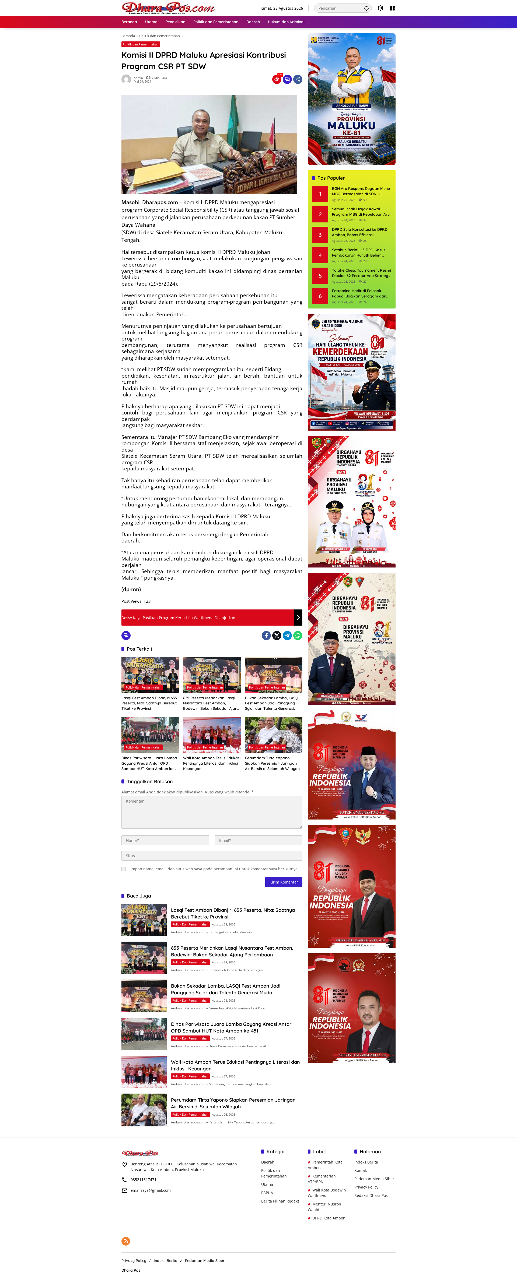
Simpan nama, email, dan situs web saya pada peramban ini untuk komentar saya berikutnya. (213, 868)
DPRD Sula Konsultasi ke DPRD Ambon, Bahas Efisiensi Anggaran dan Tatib (359, 232)
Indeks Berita (366, 1162)
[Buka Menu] (392, 8)
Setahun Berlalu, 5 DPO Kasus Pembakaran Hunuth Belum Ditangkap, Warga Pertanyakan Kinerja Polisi (360, 252)
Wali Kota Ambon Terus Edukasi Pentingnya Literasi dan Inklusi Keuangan (211, 763)
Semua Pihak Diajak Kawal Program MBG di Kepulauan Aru (361, 212)
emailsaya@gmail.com (151, 1190)
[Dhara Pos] (168, 7)
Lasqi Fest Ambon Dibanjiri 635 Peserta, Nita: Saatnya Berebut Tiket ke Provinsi (149, 703)
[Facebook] (266, 635)
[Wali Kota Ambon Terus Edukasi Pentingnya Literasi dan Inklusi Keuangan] (211, 735)
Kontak (360, 1170)
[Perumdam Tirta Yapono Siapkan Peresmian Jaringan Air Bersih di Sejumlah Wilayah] (273, 735)
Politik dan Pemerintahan (141, 44)
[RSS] (125, 1241)
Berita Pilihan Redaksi (281, 1201)
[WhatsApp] (297, 635)
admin (138, 77)
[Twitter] (276, 635)
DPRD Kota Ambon (328, 1218)
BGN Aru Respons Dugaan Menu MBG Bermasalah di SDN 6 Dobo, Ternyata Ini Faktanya (361, 191)
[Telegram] (287, 635)
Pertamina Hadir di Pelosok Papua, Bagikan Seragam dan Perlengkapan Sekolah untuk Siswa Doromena (359, 293)
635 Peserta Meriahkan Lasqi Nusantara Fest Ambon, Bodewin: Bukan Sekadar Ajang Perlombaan (211, 703)
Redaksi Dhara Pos (371, 1195)
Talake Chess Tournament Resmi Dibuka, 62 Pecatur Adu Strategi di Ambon (361, 273)
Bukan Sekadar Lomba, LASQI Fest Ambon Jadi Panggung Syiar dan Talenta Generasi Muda (272, 703)
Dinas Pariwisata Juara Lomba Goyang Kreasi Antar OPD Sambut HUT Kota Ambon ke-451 (149, 763)
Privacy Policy (366, 1187)
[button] (366, 8)
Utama (267, 1184)
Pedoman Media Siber (374, 1178)
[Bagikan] (297, 79)
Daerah (267, 1162)
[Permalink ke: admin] (127, 79)
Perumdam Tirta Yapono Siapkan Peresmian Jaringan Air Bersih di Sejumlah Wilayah (272, 763)
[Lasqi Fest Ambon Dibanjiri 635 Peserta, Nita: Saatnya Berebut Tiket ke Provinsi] (150, 675)
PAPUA (267, 1192)
